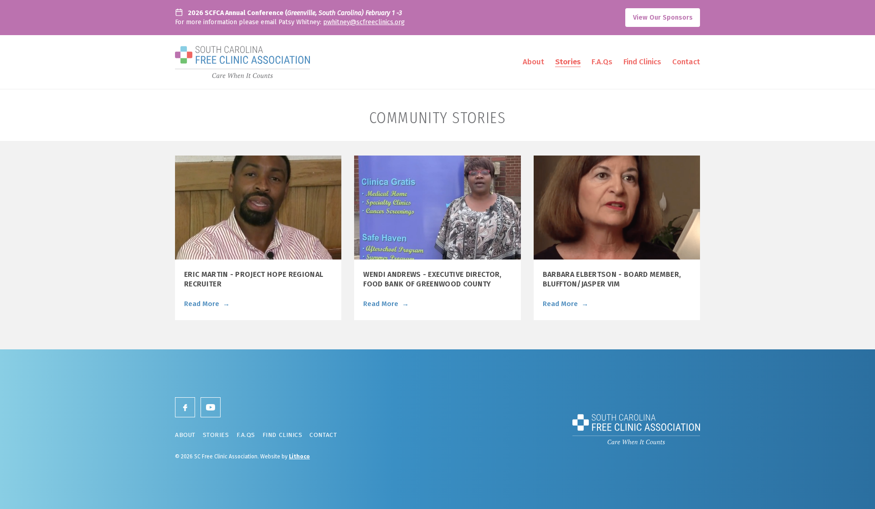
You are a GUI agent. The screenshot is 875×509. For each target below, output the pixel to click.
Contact (686, 61)
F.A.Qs (602, 61)
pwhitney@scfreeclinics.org (364, 22)
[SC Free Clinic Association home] (242, 62)
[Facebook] (185, 407)
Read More (207, 304)
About (533, 61)
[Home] (636, 429)
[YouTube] (211, 407)
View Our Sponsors (663, 17)
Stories (568, 61)
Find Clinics (642, 61)
